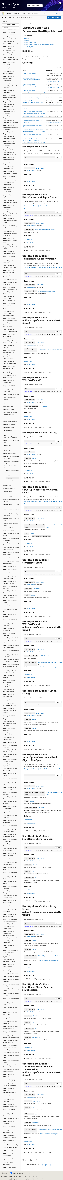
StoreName (36, 588)
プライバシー (32, 1176)
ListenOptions (40, 168)
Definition (26, 38)
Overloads (26, 40)
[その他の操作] (60, 23)
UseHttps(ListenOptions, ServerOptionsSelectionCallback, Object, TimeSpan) (33, 120)
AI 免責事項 (4, 1176)
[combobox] (10, 24)
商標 (33, 1179)
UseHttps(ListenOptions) (30, 42)
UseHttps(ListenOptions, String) (31, 98)
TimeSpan (41, 807)
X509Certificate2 (44, 406)
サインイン (58, 13)
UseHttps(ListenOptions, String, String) (33, 116)
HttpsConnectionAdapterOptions (45, 229)
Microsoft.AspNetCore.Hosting (37, 55)
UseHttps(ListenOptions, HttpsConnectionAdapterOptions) (38, 44)
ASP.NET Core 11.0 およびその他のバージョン (38, 189)
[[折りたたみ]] (19, 21)
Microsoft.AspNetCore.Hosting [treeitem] (10, 398)
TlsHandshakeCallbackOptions (46, 291)
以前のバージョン (13, 1176)
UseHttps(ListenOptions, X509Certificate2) (33, 95)
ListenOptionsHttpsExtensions (34, 23)
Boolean (37, 878)
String (34, 458)
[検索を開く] (53, 13)
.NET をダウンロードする (54, 17)
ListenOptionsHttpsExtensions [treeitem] (12, 471)
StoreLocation (36, 1037)
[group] (42, 106)
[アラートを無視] (60, 3)
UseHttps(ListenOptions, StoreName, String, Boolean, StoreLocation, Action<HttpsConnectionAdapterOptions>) (34, 140)
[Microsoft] (3, 13)
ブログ (20, 1176)
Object (32, 533)
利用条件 (28, 1179)
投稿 (26, 1176)
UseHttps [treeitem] (9, 478)
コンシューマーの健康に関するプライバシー (12, 1179)
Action (40, 349)
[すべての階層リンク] (23, 23)
